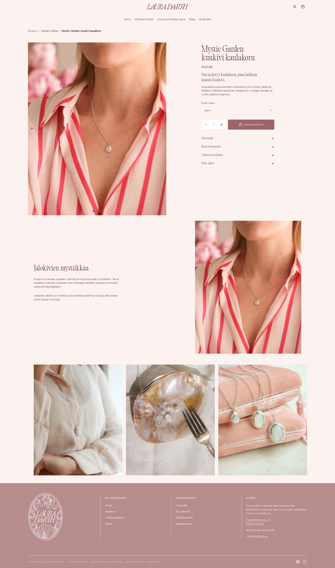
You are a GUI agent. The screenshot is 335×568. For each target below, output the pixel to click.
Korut (108, 505)
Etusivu (32, 31)
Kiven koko (208, 103)
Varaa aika (181, 505)
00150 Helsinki (255, 523)
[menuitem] (127, 19)
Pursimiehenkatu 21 (258, 519)
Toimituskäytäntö (134, 561)
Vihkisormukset (114, 517)
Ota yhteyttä (183, 511)
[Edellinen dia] (31, 129)
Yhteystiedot (152, 561)
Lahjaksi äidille (49, 31)
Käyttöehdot (116, 561)
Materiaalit (207, 138)
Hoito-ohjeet (207, 163)
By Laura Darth (44, 561)
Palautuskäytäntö (99, 561)
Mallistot (110, 511)
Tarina (108, 524)
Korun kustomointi (211, 146)
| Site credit (58, 561)
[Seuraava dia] (163, 129)
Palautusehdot (184, 524)
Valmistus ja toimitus (212, 155)
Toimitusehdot (184, 517)
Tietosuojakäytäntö (78, 561)
